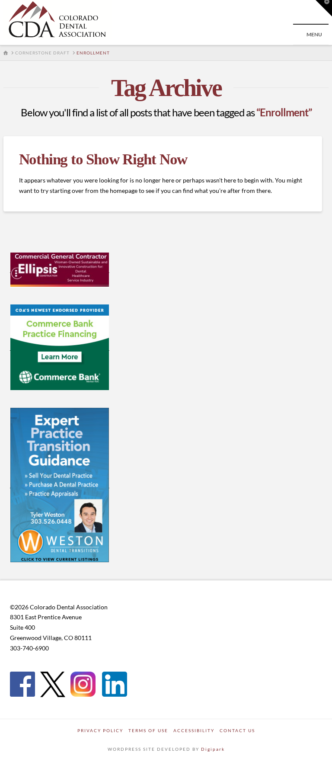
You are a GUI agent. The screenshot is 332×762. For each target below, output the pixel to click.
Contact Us (237, 730)
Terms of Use (148, 730)
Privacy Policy (100, 730)
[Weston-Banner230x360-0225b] (59, 484)
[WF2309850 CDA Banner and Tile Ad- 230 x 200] (59, 347)
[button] (324, 8)
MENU (314, 34)
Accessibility (193, 730)
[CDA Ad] (59, 269)
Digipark (213, 749)
